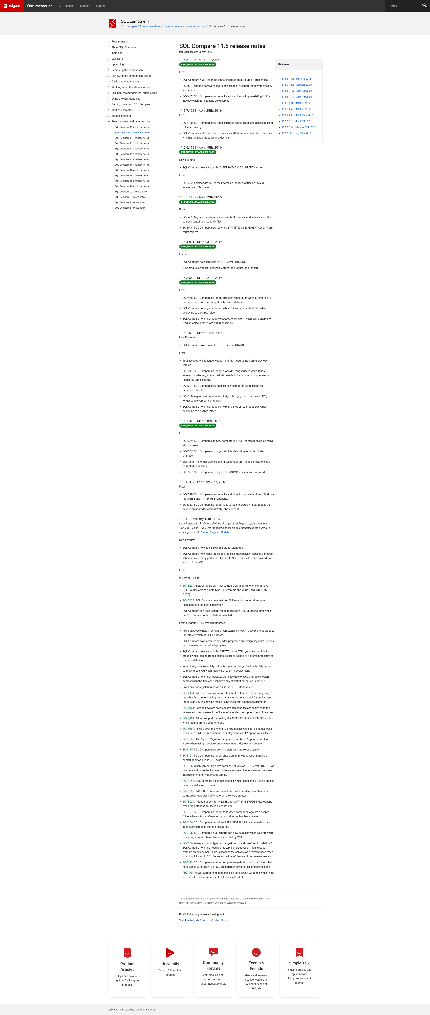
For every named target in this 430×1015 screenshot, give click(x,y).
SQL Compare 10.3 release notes (132, 175)
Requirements (120, 41)
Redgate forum (198, 920)
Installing (117, 53)
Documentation (39, 6)
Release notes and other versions (183, 26)
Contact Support (221, 920)
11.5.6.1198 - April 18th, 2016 (297, 91)
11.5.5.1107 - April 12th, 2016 (297, 97)
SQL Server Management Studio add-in (135, 93)
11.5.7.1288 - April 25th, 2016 (297, 84)
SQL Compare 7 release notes (130, 202)
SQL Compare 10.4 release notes (132, 170)
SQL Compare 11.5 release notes (132, 132)
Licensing (117, 58)
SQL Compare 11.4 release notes (132, 138)
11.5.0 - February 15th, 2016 (296, 133)
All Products (66, 5)
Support (85, 5)
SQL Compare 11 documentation (140, 26)
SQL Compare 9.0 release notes (131, 191)
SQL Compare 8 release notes (130, 197)
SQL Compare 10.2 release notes (132, 181)
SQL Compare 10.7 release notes (132, 164)
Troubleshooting (121, 115)
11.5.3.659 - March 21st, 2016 (297, 109)
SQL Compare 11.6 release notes (132, 127)
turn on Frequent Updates (216, 532)
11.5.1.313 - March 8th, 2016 (297, 121)
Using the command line (126, 98)
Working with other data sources (131, 87)
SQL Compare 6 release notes (130, 207)
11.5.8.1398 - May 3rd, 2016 (296, 78)
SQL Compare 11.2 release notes (132, 148)
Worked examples (122, 110)
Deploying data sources (125, 81)
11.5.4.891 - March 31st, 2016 (297, 103)
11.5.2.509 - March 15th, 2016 (297, 115)
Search (424, 6)
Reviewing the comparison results (131, 75)
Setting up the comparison (127, 70)
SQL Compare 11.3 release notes (132, 143)
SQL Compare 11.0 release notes (132, 159)
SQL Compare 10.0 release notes (132, 186)
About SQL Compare (124, 47)
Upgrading (118, 64)
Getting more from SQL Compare (131, 104)
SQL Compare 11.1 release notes (132, 154)
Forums (100, 5)
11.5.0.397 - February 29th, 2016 (299, 127)
